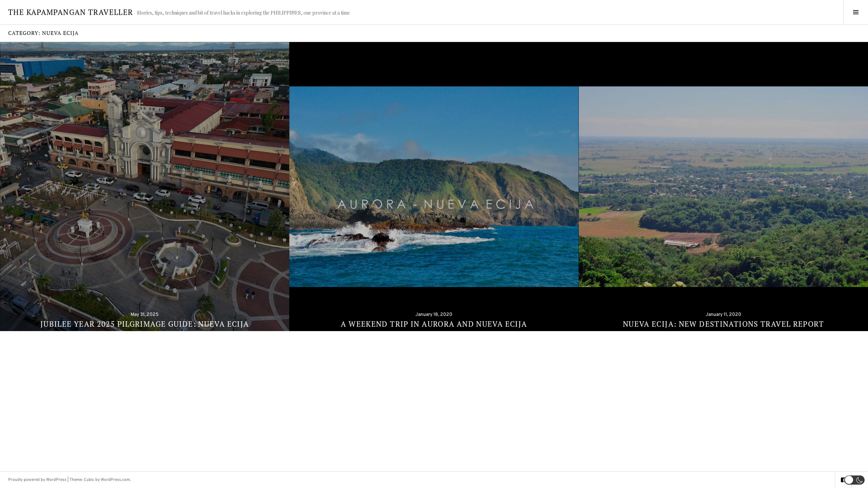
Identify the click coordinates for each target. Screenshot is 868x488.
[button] (854, 480)
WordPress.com (115, 480)
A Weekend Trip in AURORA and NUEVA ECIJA (434, 324)
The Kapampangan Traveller (70, 12)
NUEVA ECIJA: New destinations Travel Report (723, 324)
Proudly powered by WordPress (37, 480)
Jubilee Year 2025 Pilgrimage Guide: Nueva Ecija (144, 324)
